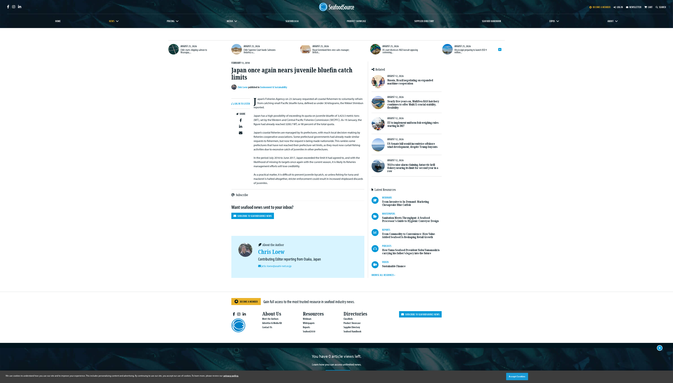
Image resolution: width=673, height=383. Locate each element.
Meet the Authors (270, 318)
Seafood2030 (292, 21)
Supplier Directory (424, 21)
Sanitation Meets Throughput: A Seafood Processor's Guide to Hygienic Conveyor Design (410, 219)
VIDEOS (385, 262)
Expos (552, 21)
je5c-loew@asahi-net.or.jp (276, 266)
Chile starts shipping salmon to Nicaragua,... (194, 51)
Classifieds (348, 318)
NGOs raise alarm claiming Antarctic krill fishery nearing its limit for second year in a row (412, 168)
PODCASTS (386, 246)
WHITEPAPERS (388, 213)
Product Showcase (356, 21)
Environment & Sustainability (273, 87)
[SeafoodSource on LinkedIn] (19, 7)
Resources (313, 313)
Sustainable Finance (394, 266)
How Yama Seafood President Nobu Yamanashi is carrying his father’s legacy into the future (411, 251)
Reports (306, 327)
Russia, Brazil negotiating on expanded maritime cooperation (410, 82)
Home (58, 21)
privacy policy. (231, 375)
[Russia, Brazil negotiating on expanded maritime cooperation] (378, 81)
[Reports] (377, 232)
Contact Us (267, 327)
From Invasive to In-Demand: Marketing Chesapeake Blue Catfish (405, 203)
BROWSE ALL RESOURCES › (383, 275)
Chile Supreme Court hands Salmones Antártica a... (260, 51)
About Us (271, 313)
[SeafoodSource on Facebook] (8, 7)
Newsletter (635, 7)
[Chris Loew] (234, 87)
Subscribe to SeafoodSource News (254, 216)
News (111, 21)
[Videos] (377, 264)
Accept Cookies (517, 376)
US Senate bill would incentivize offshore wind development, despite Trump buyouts (412, 145)
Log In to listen (242, 103)
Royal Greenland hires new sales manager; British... (330, 51)
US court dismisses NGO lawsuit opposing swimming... (400, 51)
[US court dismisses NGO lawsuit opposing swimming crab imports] (375, 49)
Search (662, 7)
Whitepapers (309, 323)
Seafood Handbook (491, 21)
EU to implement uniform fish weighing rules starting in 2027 (413, 124)
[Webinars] (377, 200)
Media (230, 21)
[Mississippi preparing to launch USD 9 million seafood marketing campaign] (447, 49)
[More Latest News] (499, 49)
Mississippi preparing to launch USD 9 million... (470, 51)
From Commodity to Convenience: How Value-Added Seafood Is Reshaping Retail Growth (409, 235)
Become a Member (249, 301)
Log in (620, 7)
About (610, 21)
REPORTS (386, 229)
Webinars (307, 318)
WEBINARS (387, 197)
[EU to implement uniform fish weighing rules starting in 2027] (378, 123)
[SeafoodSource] (336, 7)
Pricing (170, 21)
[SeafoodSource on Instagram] (13, 7)
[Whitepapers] (377, 216)
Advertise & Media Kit (272, 323)
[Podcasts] (377, 248)
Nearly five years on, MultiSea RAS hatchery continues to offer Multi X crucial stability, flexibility (413, 104)
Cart (650, 7)
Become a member (601, 7)
